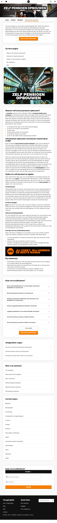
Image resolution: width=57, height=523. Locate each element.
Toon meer (28, 328)
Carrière (13, 20)
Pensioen (20, 20)
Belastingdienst (40, 167)
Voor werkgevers (25, 509)
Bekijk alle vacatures (28, 332)
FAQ (4, 509)
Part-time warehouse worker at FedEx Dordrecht (20, 317)
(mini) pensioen (43, 182)
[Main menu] (2, 1)
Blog (4, 506)
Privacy (31, 514)
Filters (27, 471)
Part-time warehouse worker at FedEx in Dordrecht (21, 322)
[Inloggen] (55, 1)
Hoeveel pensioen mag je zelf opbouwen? (17, 351)
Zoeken (28, 487)
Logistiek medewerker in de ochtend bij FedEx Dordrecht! (23, 311)
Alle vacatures (24, 503)
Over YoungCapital (8, 503)
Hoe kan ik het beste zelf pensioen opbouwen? (18, 347)
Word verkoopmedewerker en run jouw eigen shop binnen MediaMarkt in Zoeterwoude (23, 286)
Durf (6, 205)
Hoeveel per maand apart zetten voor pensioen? (19, 355)
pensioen (9, 113)
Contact (5, 512)
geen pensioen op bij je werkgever (25, 143)
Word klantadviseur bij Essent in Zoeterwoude (20, 293)
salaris (17, 178)
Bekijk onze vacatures (28, 38)
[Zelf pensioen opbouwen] (28, 85)
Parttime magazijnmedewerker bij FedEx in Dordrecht (22, 306)
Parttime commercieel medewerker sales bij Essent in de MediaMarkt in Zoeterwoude (23, 299)
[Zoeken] (51, 1)
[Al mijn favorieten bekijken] (6, 1)
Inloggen (23, 506)
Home (7, 20)
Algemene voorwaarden (23, 514)
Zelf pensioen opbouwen (31, 20)
